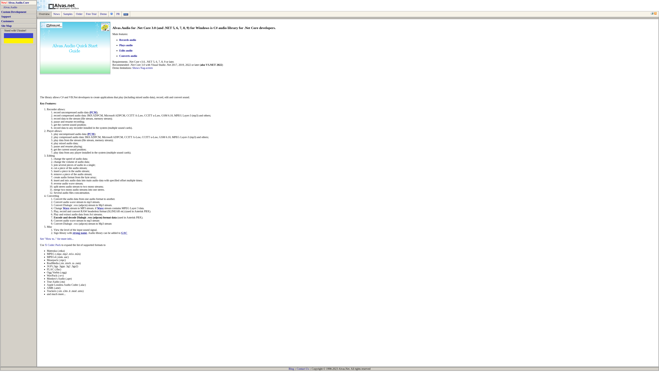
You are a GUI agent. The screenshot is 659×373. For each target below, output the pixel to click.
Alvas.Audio (9, 7)
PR (118, 14)
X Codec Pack (53, 245)
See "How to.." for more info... (57, 238)
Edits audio (125, 50)
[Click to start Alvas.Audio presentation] (75, 72)
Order (79, 14)
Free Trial (91, 14)
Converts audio (128, 55)
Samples (68, 14)
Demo (103, 14)
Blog (291, 368)
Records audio (127, 39)
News (56, 14)
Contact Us (303, 368)
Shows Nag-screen (142, 67)
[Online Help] (111, 14)
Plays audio (126, 45)
